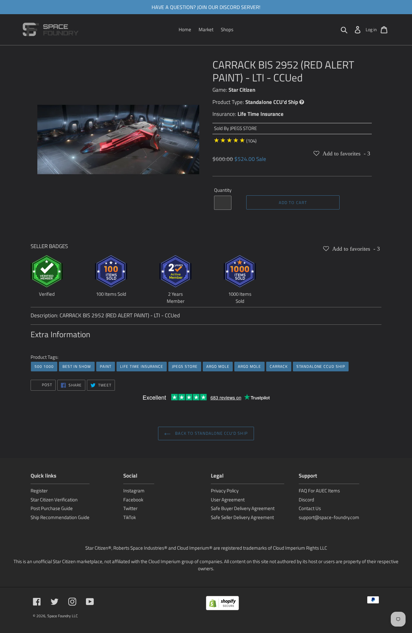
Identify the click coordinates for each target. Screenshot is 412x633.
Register (39, 490)
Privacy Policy (225, 490)
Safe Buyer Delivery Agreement (243, 508)
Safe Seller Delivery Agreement (242, 517)
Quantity (222, 190)
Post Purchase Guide (52, 508)
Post (46, 385)
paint (105, 366)
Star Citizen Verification (54, 499)
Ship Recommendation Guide (60, 517)
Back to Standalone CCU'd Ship (211, 433)
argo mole (217, 366)
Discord (306, 499)
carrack (279, 366)
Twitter (130, 508)
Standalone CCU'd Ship (271, 102)
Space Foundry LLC (62, 616)
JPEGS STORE (243, 128)
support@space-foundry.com (329, 517)
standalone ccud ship (320, 366)
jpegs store (185, 366)
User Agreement (228, 499)
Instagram (134, 490)
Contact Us (310, 508)
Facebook (133, 499)
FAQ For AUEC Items (319, 490)
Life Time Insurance (261, 114)
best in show (76, 366)
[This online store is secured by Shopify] (222, 604)
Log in (371, 29)
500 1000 (44, 366)
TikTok (129, 517)
